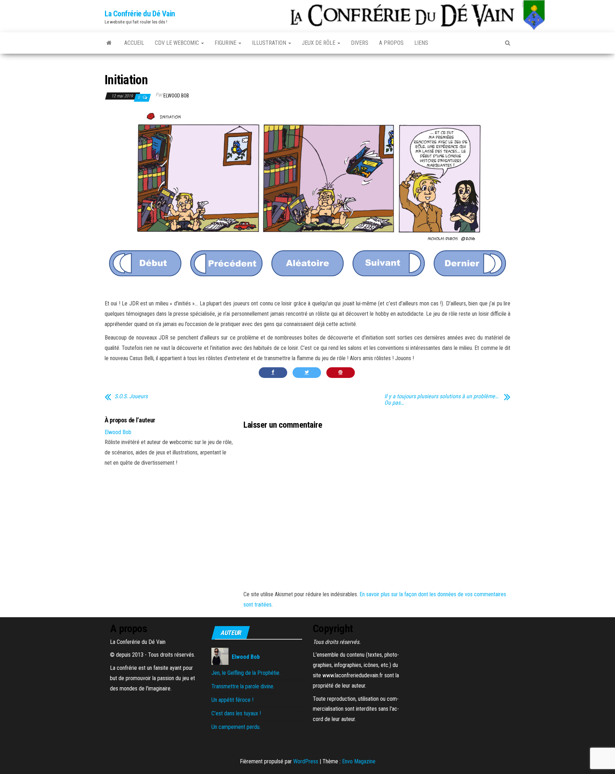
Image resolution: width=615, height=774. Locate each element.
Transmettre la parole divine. (242, 686)
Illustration (270, 42)
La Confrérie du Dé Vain (140, 13)
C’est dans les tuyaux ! (236, 713)
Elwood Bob (176, 95)
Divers (359, 42)
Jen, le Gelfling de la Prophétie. (245, 672)
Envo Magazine (358, 761)
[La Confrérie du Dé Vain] (109, 43)
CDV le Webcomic (177, 42)
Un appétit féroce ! (232, 699)
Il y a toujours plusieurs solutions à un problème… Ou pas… (441, 399)
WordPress (305, 761)
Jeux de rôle (319, 42)
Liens (421, 42)
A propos (391, 42)
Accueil (134, 42)
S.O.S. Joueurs (131, 396)
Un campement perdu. (236, 727)
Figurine (226, 42)
